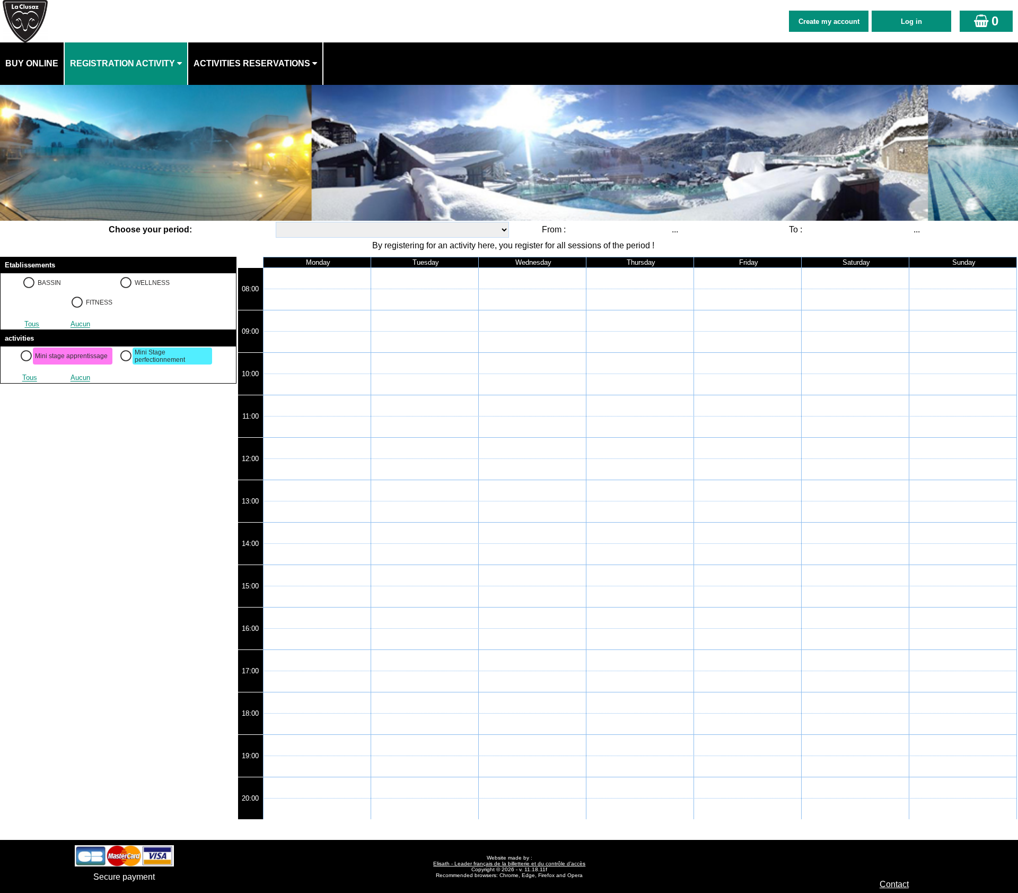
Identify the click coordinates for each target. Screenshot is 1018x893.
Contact (894, 884)
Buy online (31, 63)
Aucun (80, 324)
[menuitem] (32, 63)
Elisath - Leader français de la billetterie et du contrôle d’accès (509, 863)
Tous (31, 324)
